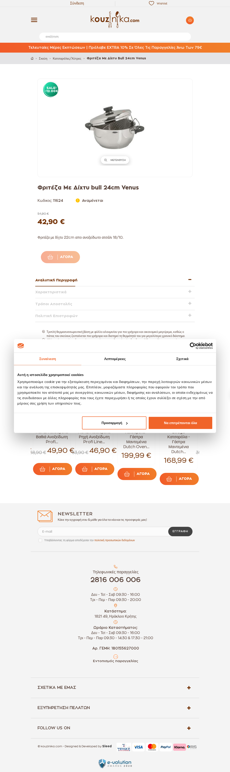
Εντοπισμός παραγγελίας (115, 661)
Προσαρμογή (112, 423)
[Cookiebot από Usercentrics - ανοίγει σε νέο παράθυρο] (193, 345)
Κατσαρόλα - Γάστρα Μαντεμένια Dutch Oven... (136, 439)
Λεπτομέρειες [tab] (115, 358)
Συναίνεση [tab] (47, 358)
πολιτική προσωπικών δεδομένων (114, 540)
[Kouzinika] (115, 19)
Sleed (107, 746)
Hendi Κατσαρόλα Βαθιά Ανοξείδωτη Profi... (52, 437)
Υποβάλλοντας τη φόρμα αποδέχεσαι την (89, 540)
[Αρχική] (32, 58)
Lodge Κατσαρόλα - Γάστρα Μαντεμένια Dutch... (178, 442)
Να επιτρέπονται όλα (180, 423)
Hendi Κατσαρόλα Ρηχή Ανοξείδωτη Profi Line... (94, 437)
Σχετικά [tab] (182, 358)
